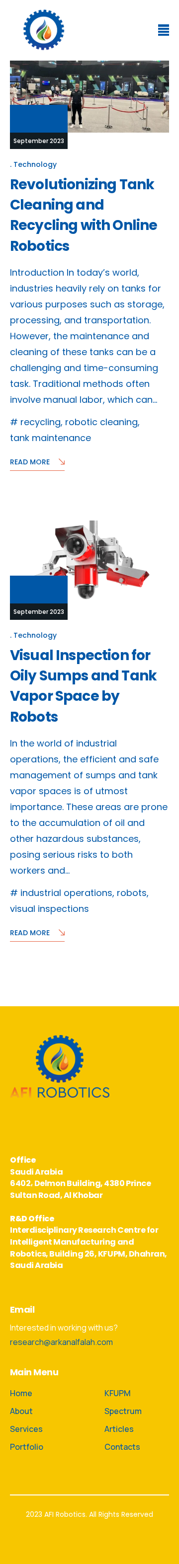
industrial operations (66, 893)
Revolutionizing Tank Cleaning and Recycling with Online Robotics (83, 215)
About (21, 1411)
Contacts (122, 1446)
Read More (30, 462)
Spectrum (123, 1411)
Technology (35, 164)
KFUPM (117, 1393)
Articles (119, 1428)
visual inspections (49, 908)
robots (132, 893)
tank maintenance (50, 438)
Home (21, 1393)
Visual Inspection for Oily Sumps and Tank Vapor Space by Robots (83, 686)
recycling (40, 422)
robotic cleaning (101, 422)
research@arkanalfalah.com (61, 1342)
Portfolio (26, 1446)
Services (26, 1428)
